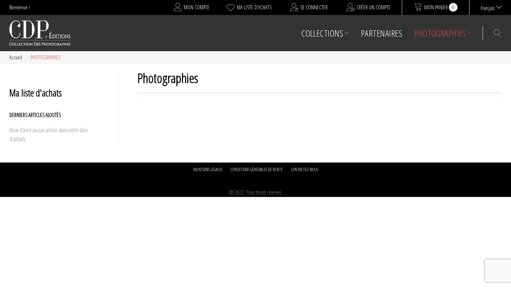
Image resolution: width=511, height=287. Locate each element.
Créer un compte (374, 7)
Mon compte (196, 7)
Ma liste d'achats (254, 7)
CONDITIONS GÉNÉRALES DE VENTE (257, 169)
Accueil (15, 57)
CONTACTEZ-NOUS (304, 169)
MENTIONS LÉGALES (208, 169)
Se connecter (314, 7)
